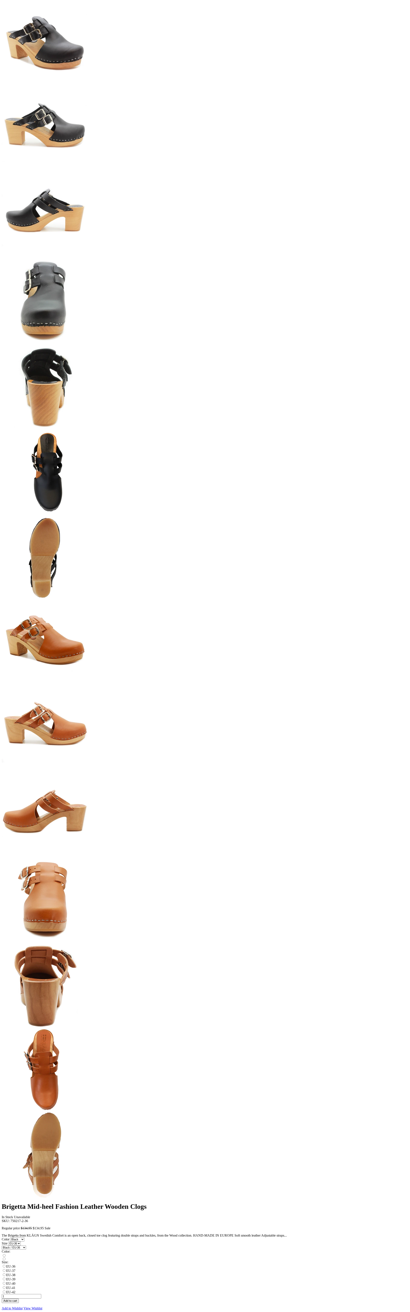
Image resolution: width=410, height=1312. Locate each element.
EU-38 (10, 1275)
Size (5, 1243)
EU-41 (10, 1288)
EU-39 (10, 1279)
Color (6, 1239)
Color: (6, 1251)
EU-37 (10, 1270)
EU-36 (10, 1266)
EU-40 (10, 1283)
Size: (5, 1262)
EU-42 (10, 1292)
